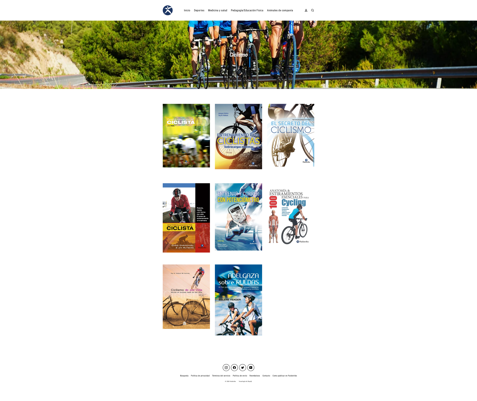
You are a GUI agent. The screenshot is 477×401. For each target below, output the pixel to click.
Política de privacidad (200, 376)
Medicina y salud (217, 10)
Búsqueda (184, 376)
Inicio (187, 10)
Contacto (266, 376)
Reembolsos (255, 376)
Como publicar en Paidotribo (285, 376)
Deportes (199, 10)
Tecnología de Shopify (245, 381)
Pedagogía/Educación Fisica (247, 10)
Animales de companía (280, 10)
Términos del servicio (221, 376)
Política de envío (240, 376)
